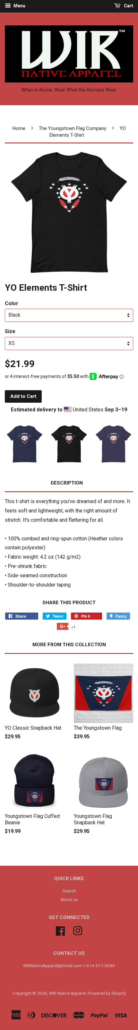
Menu (19, 5)
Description (67, 483)
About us (69, 899)
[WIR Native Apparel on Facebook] (60, 930)
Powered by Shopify (107, 993)
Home (19, 128)
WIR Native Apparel (67, 993)
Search (69, 890)
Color (11, 303)
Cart (128, 5)
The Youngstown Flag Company (72, 128)
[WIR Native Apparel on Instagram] (77, 930)
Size (10, 331)
